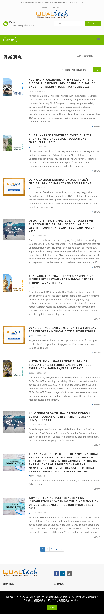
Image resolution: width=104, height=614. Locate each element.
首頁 (79, 55)
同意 (52, 607)
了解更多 (97, 126)
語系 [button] (57, 7)
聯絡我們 (45, 7)
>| (61, 549)
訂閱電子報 (93, 23)
